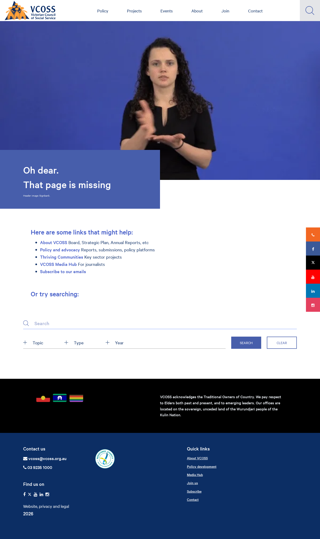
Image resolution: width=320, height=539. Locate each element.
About (197, 10)
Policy (102, 10)
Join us (192, 482)
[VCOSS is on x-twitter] (29, 494)
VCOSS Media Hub (58, 264)
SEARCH (246, 342)
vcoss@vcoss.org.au (47, 458)
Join (225, 10)
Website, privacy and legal (46, 506)
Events (166, 10)
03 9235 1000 (39, 467)
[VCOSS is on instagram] (47, 494)
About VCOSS (53, 242)
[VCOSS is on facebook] (24, 494)
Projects (134, 10)
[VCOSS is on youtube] (35, 494)
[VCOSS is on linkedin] (41, 494)
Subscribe (194, 491)
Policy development (201, 466)
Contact (255, 10)
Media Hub (195, 474)
